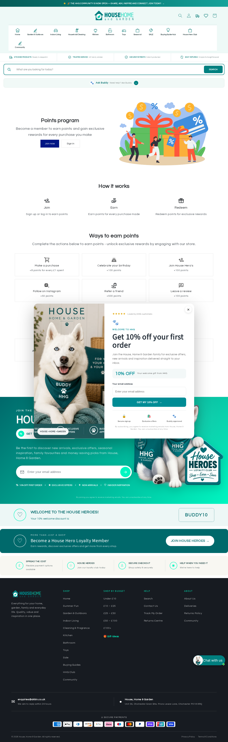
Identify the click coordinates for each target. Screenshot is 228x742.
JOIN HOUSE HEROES (190, 540)
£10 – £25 (109, 606)
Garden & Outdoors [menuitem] (35, 34)
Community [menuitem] (20, 47)
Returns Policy (193, 613)
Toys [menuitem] (124, 34)
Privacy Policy (188, 737)
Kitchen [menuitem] (95, 34)
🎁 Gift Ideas (111, 636)
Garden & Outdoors (75, 613)
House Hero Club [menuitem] (190, 34)
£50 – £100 (110, 621)
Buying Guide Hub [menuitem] (168, 34)
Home (66, 598)
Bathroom (69, 643)
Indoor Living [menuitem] (55, 34)
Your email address (122, 384)
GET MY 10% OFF (149, 402)
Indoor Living (71, 621)
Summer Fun (71, 606)
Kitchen (68, 635)
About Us (189, 598)
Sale (66, 657)
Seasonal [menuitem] (137, 34)
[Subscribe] (125, 472)
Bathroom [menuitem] (110, 34)
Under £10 (109, 598)
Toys (66, 650)
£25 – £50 (109, 613)
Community (70, 679)
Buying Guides (72, 665)
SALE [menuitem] (151, 34)
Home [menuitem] (17, 34)
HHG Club (69, 672)
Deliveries (190, 606)
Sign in (70, 143)
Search (213, 69)
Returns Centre (153, 621)
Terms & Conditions (207, 737)
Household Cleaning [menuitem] (76, 34)
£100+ (107, 628)
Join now (50, 143)
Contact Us (151, 606)
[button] (180, 15)
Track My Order (153, 613)
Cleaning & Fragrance (76, 628)
